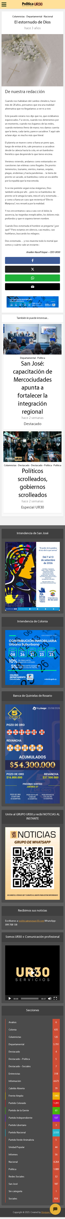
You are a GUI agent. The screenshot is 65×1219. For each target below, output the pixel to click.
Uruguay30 (46, 1212)
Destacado (23, 465)
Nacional (48, 16)
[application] (32, 972)
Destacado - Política (41, 465)
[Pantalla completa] (55, 998)
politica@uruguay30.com (31, 921)
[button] (32, 973)
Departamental (34, 16)
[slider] (29, 998)
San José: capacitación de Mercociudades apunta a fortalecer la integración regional (32, 388)
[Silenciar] (49, 998)
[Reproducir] (9, 998)
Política (41, 358)
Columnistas (18, 16)
